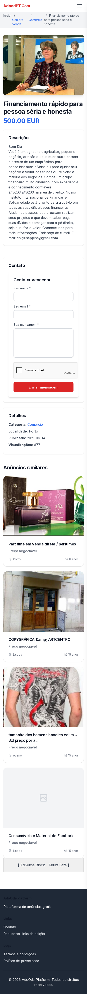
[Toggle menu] (79, 6)
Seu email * (22, 306)
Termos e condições (19, 954)
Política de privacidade (21, 961)
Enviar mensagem (43, 387)
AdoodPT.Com (16, 6)
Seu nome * (22, 288)
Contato (9, 927)
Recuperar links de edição (24, 934)
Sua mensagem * (26, 324)
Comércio (35, 20)
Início (7, 15)
